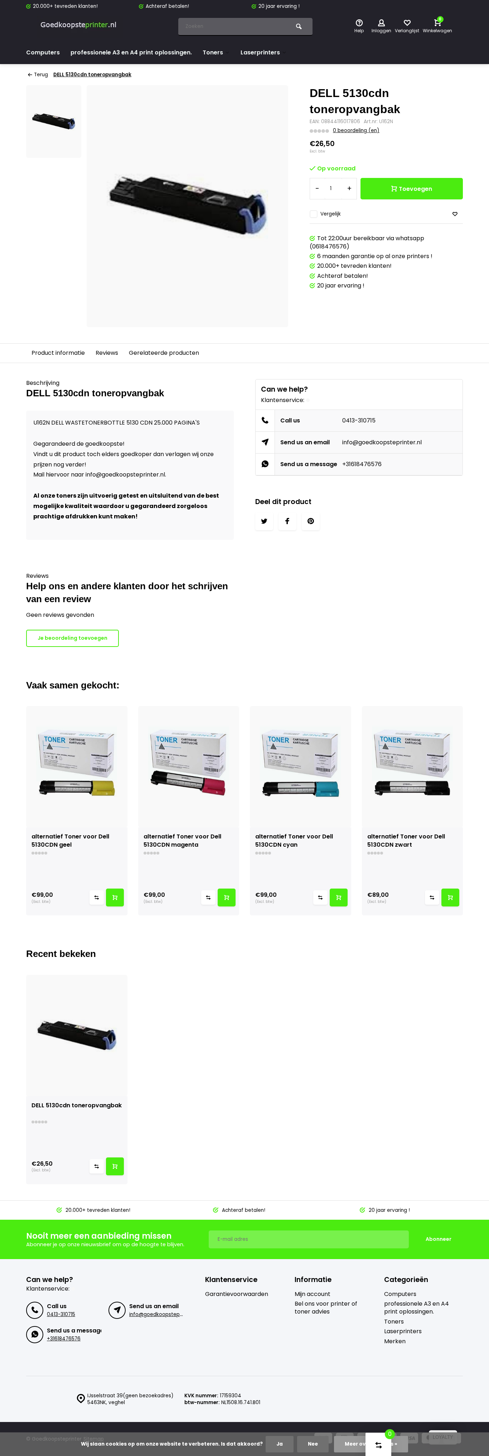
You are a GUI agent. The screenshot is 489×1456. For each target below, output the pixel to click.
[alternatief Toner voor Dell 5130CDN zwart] (412, 766)
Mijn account (312, 1294)
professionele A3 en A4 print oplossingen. (131, 52)
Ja (279, 1444)
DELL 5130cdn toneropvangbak (92, 74)
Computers (43, 52)
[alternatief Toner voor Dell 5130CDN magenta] (188, 766)
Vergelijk (330, 214)
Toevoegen (415, 189)
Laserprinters (260, 52)
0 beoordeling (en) (356, 130)
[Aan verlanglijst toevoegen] (454, 214)
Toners (213, 52)
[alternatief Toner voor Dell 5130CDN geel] (76, 766)
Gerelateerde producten (164, 353)
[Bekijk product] (115, 897)
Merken (395, 1341)
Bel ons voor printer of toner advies (326, 1308)
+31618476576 (362, 464)
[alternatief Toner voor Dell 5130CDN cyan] (300, 766)
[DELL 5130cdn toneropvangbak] (76, 1035)
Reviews (107, 353)
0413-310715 (359, 420)
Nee (313, 1444)
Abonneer (438, 1239)
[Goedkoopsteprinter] (80, 27)
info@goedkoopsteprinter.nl (382, 442)
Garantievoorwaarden (236, 1294)
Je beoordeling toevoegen (72, 638)
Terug (41, 74)
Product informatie (58, 353)
